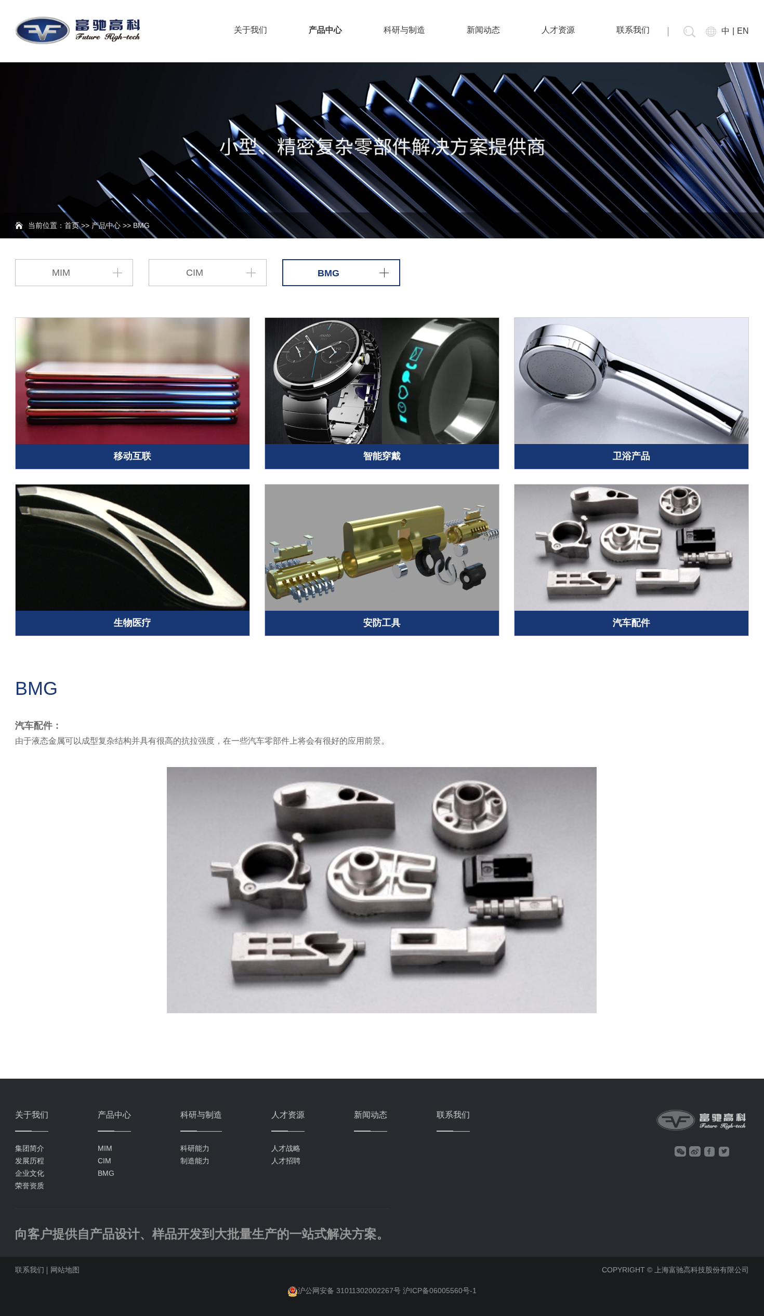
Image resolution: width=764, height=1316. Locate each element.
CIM (194, 272)
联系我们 (633, 29)
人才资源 (558, 29)
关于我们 (250, 29)
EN (743, 30)
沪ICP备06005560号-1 (440, 1290)
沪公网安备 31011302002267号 (349, 1290)
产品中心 (325, 29)
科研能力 (194, 1148)
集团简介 (29, 1148)
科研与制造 (404, 29)
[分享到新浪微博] (695, 1151)
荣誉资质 (29, 1185)
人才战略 (285, 1148)
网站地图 (65, 1270)
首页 (71, 225)
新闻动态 (483, 29)
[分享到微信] (680, 1151)
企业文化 (29, 1173)
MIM (61, 272)
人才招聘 (285, 1161)
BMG (328, 273)
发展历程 (29, 1161)
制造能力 (194, 1161)
